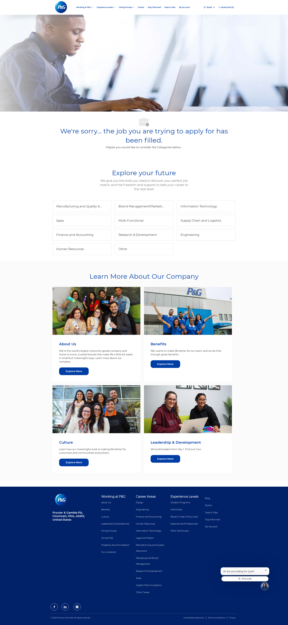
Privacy (232, 618)
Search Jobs (169, 7)
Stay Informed (154, 7)
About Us (106, 502)
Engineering (142, 509)
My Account (184, 7)
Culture (105, 516)
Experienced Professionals (184, 523)
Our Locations (108, 552)
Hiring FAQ (107, 538)
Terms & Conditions (216, 618)
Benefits (105, 509)
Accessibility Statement (193, 618)
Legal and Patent (145, 538)
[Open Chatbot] (265, 586)
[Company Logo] (63, 7)
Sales (138, 578)
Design (139, 502)
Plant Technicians (180, 530)
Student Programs (180, 502)
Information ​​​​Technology (148, 530)
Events (141, 7)
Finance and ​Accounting (149, 516)
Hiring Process (109, 530)
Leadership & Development (115, 523)
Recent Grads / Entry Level (184, 516)
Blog (207, 498)
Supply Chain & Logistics (149, 585)
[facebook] (54, 606)
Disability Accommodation (115, 545)
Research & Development (149, 571)
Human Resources (145, 523)
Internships (176, 509)
